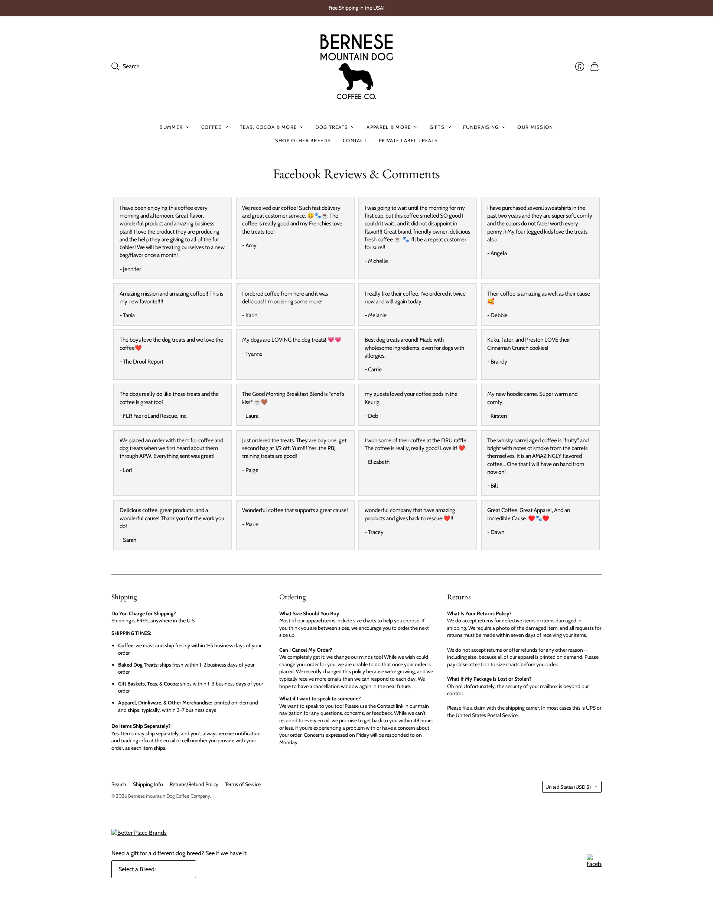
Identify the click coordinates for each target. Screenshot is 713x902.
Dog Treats (331, 127)
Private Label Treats (408, 140)
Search (118, 784)
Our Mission (535, 127)
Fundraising (481, 127)
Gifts (437, 127)
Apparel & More (389, 127)
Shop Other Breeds (303, 140)
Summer (171, 127)
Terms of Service (243, 784)
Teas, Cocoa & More (268, 127)
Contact (355, 140)
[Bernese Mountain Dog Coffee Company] (356, 66)
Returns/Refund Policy (194, 784)
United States (568, 787)
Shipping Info (148, 784)
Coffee (211, 127)
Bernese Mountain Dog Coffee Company (169, 796)
